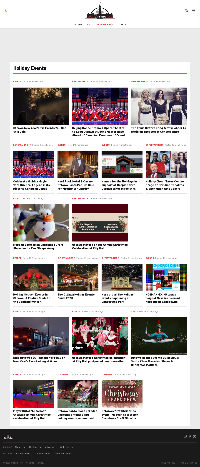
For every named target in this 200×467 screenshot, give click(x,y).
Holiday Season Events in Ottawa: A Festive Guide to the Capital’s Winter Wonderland (31, 300)
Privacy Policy (168, 463)
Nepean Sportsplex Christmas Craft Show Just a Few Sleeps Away (38, 246)
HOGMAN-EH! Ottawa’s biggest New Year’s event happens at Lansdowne (163, 298)
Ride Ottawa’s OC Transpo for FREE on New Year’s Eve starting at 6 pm (39, 359)
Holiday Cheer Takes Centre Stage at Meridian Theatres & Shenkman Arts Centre (165, 184)
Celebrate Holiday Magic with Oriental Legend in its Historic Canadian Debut (31, 184)
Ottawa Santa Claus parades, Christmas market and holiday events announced (78, 414)
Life (89, 24)
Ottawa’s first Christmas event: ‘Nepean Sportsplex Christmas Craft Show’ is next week (120, 416)
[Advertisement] (100, 45)
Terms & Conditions (187, 463)
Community (64, 374)
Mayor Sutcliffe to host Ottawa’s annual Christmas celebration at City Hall (32, 414)
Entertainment (106, 24)
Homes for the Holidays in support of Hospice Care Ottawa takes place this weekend (119, 186)
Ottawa (78, 24)
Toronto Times (42, 453)
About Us (20, 447)
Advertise (50, 447)
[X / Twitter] (194, 436)
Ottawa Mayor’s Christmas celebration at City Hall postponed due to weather (98, 359)
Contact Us (35, 447)
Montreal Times (63, 453)
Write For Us (66, 447)
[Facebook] (190, 436)
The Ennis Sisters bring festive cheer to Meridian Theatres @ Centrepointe (158, 129)
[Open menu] (193, 10)
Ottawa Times (22, 453)
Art (133, 311)
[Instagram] (185, 436)
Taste (123, 24)
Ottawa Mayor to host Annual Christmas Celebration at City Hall (100, 246)
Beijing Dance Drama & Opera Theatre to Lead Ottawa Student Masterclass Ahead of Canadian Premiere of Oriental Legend (100, 133)
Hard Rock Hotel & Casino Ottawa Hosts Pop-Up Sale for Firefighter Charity (76, 184)
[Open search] (186, 10)
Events (17, 81)
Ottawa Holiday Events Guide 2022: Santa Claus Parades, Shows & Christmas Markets (155, 361)
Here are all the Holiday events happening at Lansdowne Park (118, 298)
